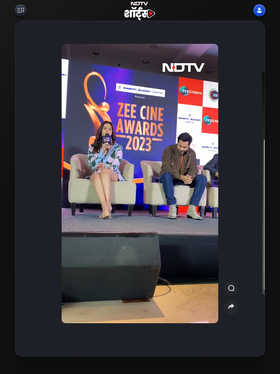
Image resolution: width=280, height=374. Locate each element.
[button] (249, 189)
